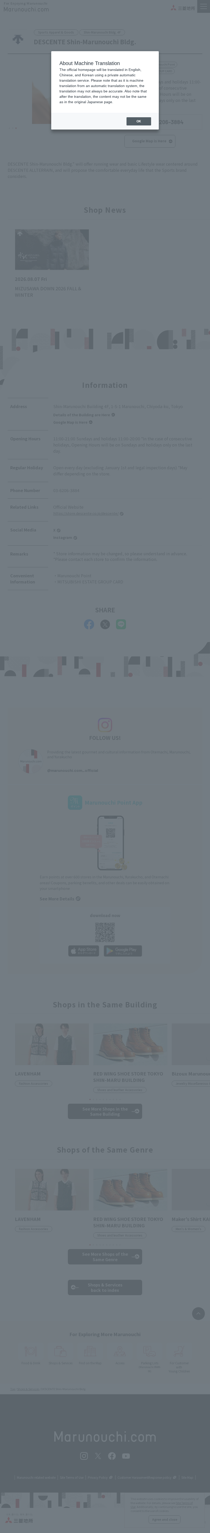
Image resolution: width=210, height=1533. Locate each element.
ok (138, 121)
